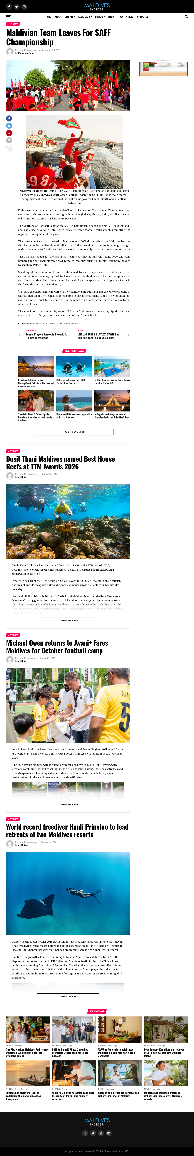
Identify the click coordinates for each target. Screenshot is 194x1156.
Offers (111, 16)
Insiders (99, 16)
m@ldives (23, 477)
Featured (42, 324)
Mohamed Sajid (26, 53)
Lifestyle (69, 16)
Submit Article (126, 16)
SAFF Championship (68, 324)
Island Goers (84, 16)
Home (48, 16)
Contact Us (142, 16)
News (57, 16)
